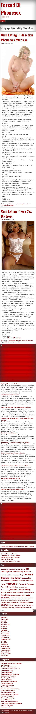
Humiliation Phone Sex (8, 692)
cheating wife (21, 571)
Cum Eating (7, 205)
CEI (2, 205)
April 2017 (4, 643)
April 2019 (4, 623)
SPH (27, 605)
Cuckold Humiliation (11, 578)
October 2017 (5, 637)
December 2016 (5, 648)
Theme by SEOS (5, 712)
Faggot (31, 580)
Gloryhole (20, 592)
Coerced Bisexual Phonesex (9, 554)
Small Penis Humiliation (17, 605)
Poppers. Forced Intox (12, 600)
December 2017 (5, 635)
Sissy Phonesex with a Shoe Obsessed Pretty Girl (16, 407)
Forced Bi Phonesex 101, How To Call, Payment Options (17, 546)
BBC (2, 569)
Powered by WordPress (26, 710)
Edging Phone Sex (6, 679)
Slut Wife (5, 605)
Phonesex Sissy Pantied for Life (10, 478)
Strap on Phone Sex (7, 559)
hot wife (31, 592)
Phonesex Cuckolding (7, 698)
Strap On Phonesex (7, 705)
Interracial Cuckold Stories (17, 598)
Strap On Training (17, 607)
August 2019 (4, 619)
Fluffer (12, 205)
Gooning (26, 592)
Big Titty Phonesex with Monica (10, 384)
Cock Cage (30, 571)
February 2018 (5, 632)
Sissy (20, 600)
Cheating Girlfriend (8, 571)
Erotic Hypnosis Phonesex (9, 681)
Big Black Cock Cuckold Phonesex (11, 663)
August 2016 (4, 655)
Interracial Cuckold (17, 595)
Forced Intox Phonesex (8, 690)
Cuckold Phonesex (7, 538)
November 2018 (5, 624)
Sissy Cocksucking (13, 602)
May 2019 (4, 621)
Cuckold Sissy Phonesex (8, 676)
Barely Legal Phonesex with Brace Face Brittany (15, 442)
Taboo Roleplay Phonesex (10, 380)
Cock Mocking (4, 575)
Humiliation (6, 595)
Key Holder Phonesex (7, 696)
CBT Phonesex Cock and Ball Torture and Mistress (16, 466)
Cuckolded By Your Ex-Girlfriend (10, 555)
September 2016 (6, 654)
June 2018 (4, 628)
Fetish (3, 584)
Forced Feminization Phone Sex (10, 561)
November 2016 (5, 650)
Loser (4, 600)
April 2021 (4, 617)
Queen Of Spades (6, 700)
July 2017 (4, 641)
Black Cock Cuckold (11, 569)
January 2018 (5, 634)
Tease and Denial (27, 607)
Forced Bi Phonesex (11, 8)
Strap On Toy (7, 607)
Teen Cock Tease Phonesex (9, 433)
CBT (24, 569)
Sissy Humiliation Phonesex (9, 701)
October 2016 (5, 652)
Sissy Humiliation (26, 602)
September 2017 (6, 639)
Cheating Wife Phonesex (8, 667)
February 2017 (5, 646)
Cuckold (28, 574)
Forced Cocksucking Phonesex (10, 557)
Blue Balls (20, 569)
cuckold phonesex (5, 580)
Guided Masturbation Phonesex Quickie (13, 453)
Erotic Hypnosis (24, 580)
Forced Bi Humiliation (9, 587)
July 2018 (4, 626)
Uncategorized (5, 707)
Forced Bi (17, 342)
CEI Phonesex (12, 204)
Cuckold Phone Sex (7, 670)
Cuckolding (26, 578)
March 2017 (4, 644)
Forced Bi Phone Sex (14, 338)
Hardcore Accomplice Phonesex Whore (12, 489)
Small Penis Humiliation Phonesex (11, 703)
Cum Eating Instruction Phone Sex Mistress (17, 37)
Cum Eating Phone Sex (23, 204)
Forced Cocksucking (20, 589)
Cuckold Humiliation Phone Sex (10, 668)
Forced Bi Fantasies (26, 584)
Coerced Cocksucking (16, 575)
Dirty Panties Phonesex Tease (10, 394)
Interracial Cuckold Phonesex (10, 694)
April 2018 (4, 630)
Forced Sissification (8, 592)
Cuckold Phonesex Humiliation (10, 674)
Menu (2, 21)
